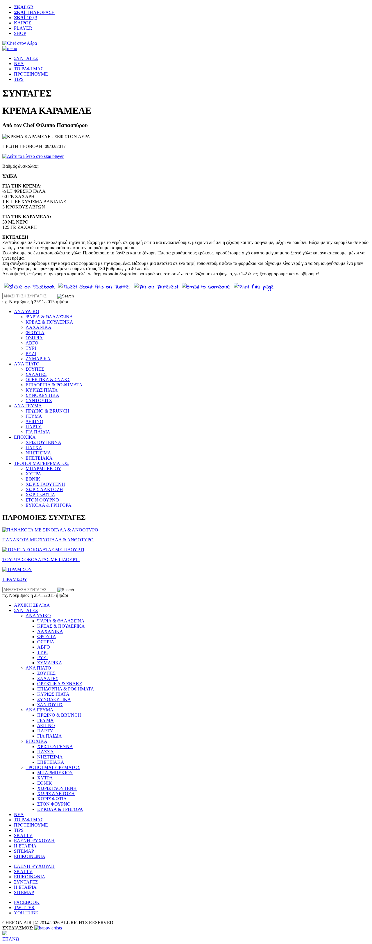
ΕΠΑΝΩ (10, 938)
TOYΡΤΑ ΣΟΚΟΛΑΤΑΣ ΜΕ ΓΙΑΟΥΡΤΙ (41, 559)
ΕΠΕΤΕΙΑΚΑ (39, 458)
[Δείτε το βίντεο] (33, 156)
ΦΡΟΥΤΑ (35, 332)
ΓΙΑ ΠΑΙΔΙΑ (38, 431)
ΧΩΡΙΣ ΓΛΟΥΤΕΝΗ (45, 484)
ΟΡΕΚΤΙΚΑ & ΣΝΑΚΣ (48, 379)
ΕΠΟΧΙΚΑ (25, 437)
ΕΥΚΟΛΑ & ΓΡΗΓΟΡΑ (48, 505)
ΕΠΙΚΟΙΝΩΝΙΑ (29, 856)
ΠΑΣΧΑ (34, 447)
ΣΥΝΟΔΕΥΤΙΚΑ (42, 395)
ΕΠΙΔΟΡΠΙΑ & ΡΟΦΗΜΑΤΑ (54, 384)
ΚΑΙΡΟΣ (22, 22)
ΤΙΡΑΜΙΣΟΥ (14, 579)
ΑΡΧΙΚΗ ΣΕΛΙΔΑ (32, 605)
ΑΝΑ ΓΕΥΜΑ (28, 405)
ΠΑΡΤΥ (34, 426)
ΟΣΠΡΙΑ (34, 337)
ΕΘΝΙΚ (33, 479)
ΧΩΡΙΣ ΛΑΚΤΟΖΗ (44, 489)
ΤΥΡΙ (31, 348)
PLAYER (23, 28)
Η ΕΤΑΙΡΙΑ (25, 845)
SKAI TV (23, 835)
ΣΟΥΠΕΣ (35, 369)
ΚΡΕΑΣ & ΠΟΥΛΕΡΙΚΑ (49, 322)
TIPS (19, 79)
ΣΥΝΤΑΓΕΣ (26, 58)
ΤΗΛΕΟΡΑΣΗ (34, 12)
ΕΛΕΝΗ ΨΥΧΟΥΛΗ (34, 840)
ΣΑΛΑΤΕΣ (36, 374)
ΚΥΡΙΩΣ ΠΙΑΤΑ (42, 390)
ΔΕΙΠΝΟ (34, 421)
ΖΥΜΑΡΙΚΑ (38, 358)
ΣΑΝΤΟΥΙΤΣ (39, 400)
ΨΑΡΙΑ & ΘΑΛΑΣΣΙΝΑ (49, 316)
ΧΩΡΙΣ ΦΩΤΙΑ (40, 494)
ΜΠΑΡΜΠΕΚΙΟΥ (43, 468)
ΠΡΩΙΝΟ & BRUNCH (47, 410)
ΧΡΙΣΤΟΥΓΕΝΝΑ (43, 442)
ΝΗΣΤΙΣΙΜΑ (38, 452)
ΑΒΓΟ (32, 342)
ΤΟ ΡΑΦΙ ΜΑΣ (28, 68)
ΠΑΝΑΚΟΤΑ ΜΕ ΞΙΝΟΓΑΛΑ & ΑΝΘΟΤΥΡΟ (48, 539)
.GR (23, 7)
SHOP (20, 33)
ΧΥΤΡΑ (33, 473)
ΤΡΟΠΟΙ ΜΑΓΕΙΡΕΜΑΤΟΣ (41, 463)
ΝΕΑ (19, 63)
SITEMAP (24, 851)
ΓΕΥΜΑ (34, 416)
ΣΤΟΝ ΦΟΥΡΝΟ (42, 499)
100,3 (25, 17)
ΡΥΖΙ (31, 353)
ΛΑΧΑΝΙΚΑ (38, 327)
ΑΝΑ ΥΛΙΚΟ (26, 311)
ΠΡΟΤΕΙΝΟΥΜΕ (31, 74)
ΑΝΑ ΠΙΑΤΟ (27, 363)
